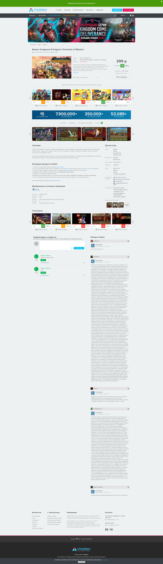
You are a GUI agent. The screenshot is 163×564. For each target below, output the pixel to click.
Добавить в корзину (42, 105)
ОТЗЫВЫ (59, 10)
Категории (41, 15)
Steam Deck (116, 159)
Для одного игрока (120, 177)
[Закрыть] (161, 1)
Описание (63, 123)
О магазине (35, 520)
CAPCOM (115, 165)
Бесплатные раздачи (53, 524)
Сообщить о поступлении (81, 77)
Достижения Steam (118, 188)
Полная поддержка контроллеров (118, 194)
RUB (124, 15)
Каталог (34, 522)
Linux (88, 168)
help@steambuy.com (112, 519)
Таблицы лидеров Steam (120, 189)
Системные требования (85, 123)
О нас (33, 518)
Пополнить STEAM (69, 15)
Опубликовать (79, 248)
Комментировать (45, 262)
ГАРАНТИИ (67, 10)
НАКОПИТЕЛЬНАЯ (78, 10)
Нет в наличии (121, 77)
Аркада (115, 149)
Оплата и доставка (37, 528)
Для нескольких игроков (122, 179)
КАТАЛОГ (32, 15)
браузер (57, 180)
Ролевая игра (117, 153)
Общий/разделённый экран (120, 183)
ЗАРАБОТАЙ (99, 10)
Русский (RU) (88, 539)
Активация (72, 123)
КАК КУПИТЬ (89, 10)
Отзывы (98, 123)
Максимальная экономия (54, 518)
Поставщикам (36, 516)
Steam (45, 44)
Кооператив (118, 181)
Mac (85, 168)
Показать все (127, 205)
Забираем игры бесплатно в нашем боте (81, 3)
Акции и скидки (51, 516)
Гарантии (34, 524)
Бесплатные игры (55, 15)
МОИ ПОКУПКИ (128, 10)
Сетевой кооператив (119, 174)
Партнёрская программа (54, 522)
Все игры (33, 44)
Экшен (115, 151)
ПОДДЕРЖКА (117, 10)
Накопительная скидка (54, 520)
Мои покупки (60, 167)
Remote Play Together (119, 196)
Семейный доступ (118, 191)
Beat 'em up (116, 168)
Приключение (117, 155)
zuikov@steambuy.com (113, 525)
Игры (39, 44)
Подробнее (76, 72)
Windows (65, 168)
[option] (41, 98)
